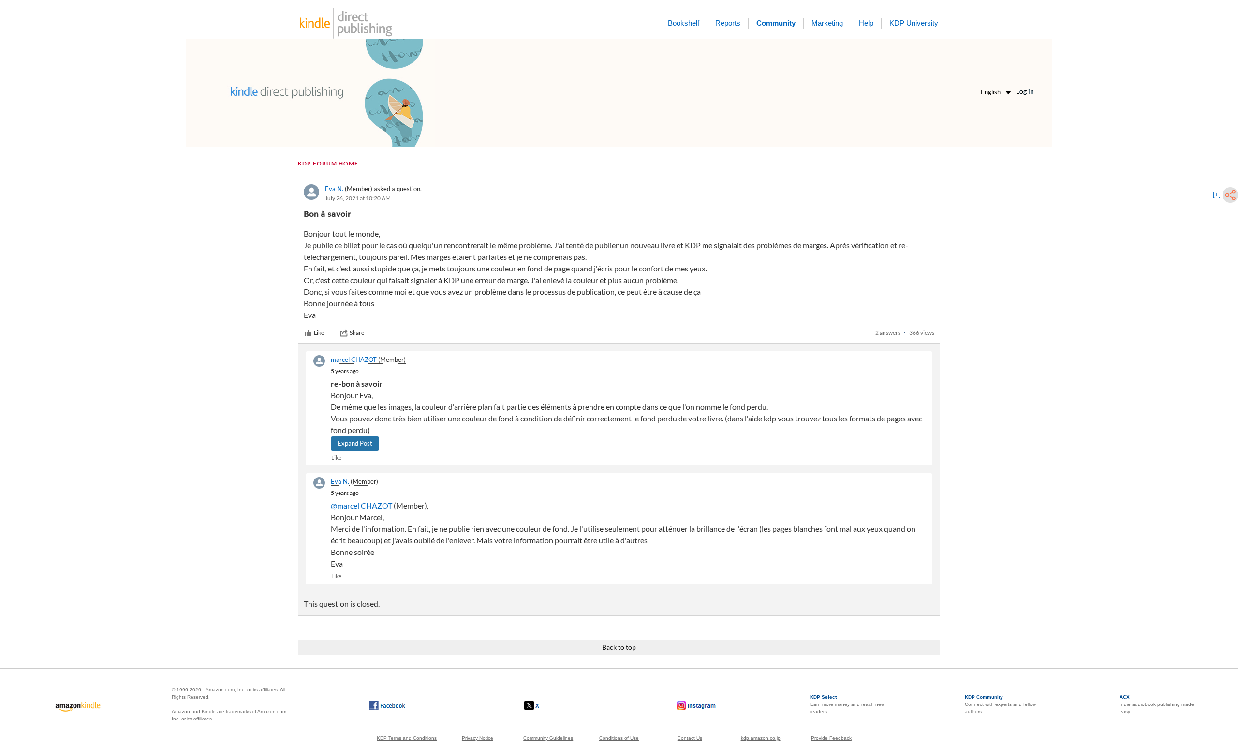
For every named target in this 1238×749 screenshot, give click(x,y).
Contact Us (690, 738)
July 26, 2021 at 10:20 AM (358, 198)
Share (357, 332)
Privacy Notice (477, 738)
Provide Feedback (831, 738)
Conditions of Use (619, 738)
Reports (727, 23)
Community (776, 23)
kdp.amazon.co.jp (761, 738)
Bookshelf (683, 23)
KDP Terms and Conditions (407, 738)
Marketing (827, 23)
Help (866, 23)
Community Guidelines (548, 738)
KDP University (913, 23)
